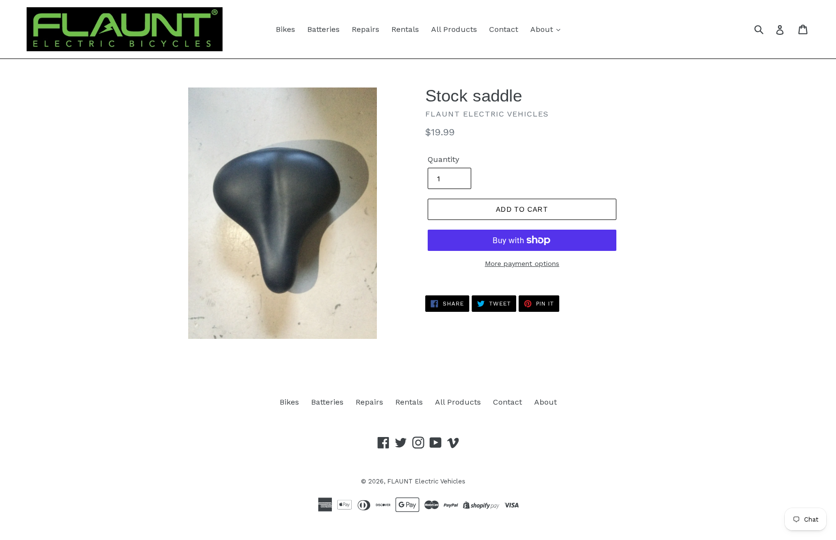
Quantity (443, 159)
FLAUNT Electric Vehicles (426, 481)
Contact (503, 29)
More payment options (522, 263)
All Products (454, 29)
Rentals (405, 29)
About (542, 29)
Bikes (285, 29)
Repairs (365, 29)
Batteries (323, 29)
